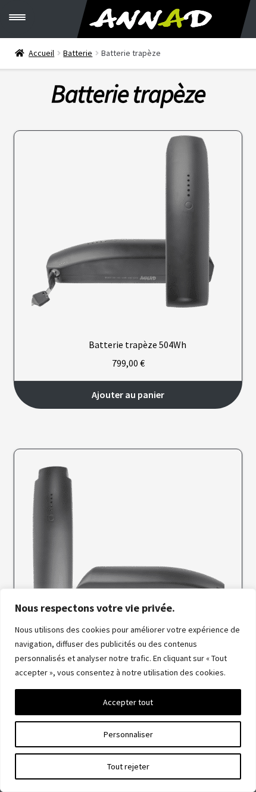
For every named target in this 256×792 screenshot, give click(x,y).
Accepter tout (128, 702)
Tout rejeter (128, 766)
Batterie (77, 53)
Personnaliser (128, 734)
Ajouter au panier (128, 394)
